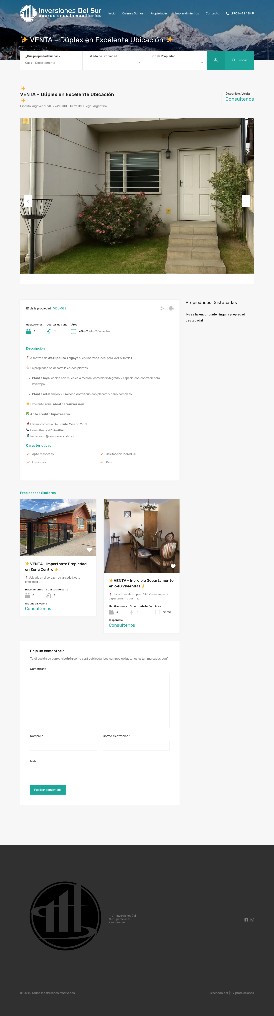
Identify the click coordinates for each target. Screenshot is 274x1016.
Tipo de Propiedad (163, 56)
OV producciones (242, 993)
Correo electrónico (117, 736)
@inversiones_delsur (60, 436)
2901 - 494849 (242, 13)
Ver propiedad (58, 545)
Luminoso (39, 462)
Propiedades (159, 13)
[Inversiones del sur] (61, 20)
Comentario (38, 669)
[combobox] (114, 63)
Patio (109, 462)
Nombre (36, 736)
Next (246, 201)
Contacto (212, 13)
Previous (28, 201)
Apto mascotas (43, 454)
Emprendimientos (187, 13)
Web (33, 761)
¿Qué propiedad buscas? (42, 56)
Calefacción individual (121, 454)
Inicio (112, 13)
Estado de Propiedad (102, 56)
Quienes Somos (133, 13)
